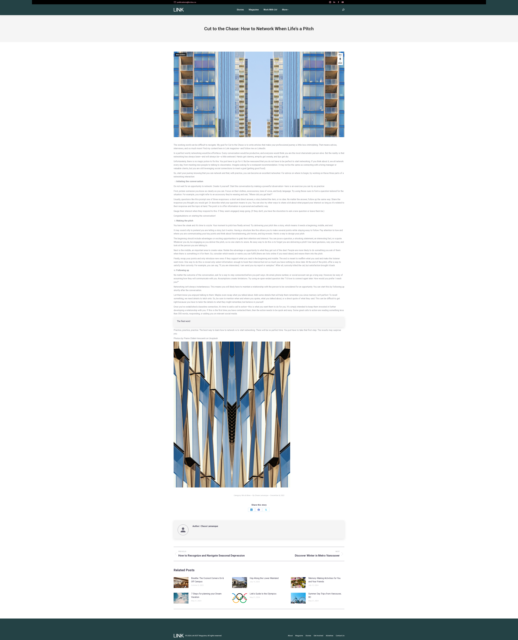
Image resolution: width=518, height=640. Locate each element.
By (260, 495)
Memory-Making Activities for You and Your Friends (324, 580)
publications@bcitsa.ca (186, 2)
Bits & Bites (180, 55)
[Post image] (181, 582)
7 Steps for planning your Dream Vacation (206, 595)
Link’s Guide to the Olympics (263, 593)
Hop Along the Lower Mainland (264, 578)
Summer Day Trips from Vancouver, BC (324, 595)
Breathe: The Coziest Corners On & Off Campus (207, 580)
